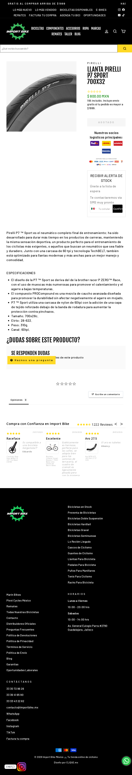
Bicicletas (37, 28)
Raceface (13, 438)
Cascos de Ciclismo (80, 547)
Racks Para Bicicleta (81, 582)
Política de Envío (16, 652)
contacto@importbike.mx (22, 707)
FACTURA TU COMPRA (43, 15)
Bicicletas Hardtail (79, 524)
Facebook (12, 719)
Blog (77, 34)
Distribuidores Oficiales (21, 623)
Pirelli (94, 63)
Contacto (12, 617)
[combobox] (59, 48)
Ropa (86, 28)
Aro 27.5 (91, 438)
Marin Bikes (13, 594)
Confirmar (118, 208)
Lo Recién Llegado (79, 541)
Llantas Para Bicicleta (81, 559)
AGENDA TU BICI (70, 15)
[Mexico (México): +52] (94, 209)
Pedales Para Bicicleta (82, 564)
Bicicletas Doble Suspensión (85, 518)
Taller (68, 34)
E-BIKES (101, 9)
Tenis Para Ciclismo (80, 576)
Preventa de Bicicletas (82, 512)
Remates (57, 34)
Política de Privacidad (19, 641)
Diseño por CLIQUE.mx (66, 762)
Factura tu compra (17, 738)
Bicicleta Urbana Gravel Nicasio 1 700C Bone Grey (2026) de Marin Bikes (52, 461)
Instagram (12, 726)
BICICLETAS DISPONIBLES (76, 9)
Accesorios (73, 28)
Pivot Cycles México (18, 600)
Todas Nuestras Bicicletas (22, 612)
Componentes (55, 28)
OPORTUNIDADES (95, 15)
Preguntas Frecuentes (20, 629)
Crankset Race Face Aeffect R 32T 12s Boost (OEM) (12, 459)
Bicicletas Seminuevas (82, 535)
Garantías (12, 664)
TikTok (10, 732)
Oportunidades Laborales (22, 670)
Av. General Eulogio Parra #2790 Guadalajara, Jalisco (88, 627)
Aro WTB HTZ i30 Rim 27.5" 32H (91, 458)
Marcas (96, 28)
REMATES (20, 15)
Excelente (53, 438)
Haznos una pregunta (33, 360)
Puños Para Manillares (81, 570)
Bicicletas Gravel (78, 530)
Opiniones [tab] (16, 399)
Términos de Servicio (19, 646)
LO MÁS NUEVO (22, 9)
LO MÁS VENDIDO (46, 9)
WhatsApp (12, 713)
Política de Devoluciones (21, 635)
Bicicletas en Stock (80, 506)
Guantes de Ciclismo (80, 553)
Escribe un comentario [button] (107, 394)
